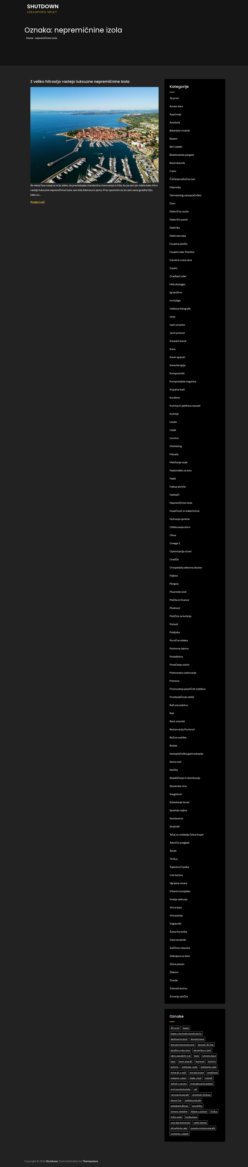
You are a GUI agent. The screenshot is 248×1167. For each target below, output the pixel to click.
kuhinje (174, 1066)
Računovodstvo (179, 705)
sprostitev (197, 1105)
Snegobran (176, 794)
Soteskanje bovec (180, 802)
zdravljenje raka (179, 1128)
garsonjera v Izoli (202, 1050)
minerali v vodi (178, 1072)
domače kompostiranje (183, 1044)
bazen (186, 1027)
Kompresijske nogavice (183, 381)
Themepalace (90, 1161)
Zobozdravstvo (178, 988)
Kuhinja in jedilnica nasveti (185, 405)
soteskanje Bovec (179, 1105)
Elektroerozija (178, 235)
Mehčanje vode (178, 462)
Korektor (175, 397)
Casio (173, 170)
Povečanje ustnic (179, 664)
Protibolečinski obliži (182, 696)
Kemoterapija (177, 365)
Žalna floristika (178, 931)
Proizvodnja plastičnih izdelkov (188, 688)
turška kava (191, 1116)
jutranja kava (209, 1055)
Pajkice (174, 575)
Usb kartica (176, 875)
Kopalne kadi (177, 389)
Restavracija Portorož (182, 729)
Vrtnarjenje (176, 915)
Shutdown (43, 6)
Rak (172, 713)
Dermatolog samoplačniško (185, 195)
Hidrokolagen (177, 284)
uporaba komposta (180, 1122)
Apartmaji (175, 114)
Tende (173, 850)
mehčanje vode (208, 1066)
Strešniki (175, 826)
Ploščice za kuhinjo (180, 616)
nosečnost (212, 1072)
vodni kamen (200, 1122)
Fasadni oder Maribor (182, 251)
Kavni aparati (177, 357)
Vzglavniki (175, 923)
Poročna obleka (179, 640)
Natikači (174, 494)
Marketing (176, 446)
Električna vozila (179, 211)
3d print (174, 98)
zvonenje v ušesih (180, 1133)
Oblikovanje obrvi (180, 527)
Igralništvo (176, 292)
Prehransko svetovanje (183, 672)
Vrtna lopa (176, 907)
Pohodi (174, 624)
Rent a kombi (177, 721)
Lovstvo (174, 438)
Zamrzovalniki (178, 939)
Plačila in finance (179, 599)
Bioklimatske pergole (182, 154)
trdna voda (176, 1116)
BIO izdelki (176, 146)
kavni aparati (185, 1061)
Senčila (174, 769)
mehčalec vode (189, 1066)
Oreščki (174, 559)
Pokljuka (175, 632)
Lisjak (173, 429)
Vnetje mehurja (178, 899)
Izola (172, 316)
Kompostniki (177, 373)
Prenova (174, 680)
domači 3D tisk (206, 1044)
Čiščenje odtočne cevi (182, 179)
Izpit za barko (177, 324)
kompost (200, 1061)
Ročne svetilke (178, 737)
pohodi (208, 1077)
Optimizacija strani (180, 551)
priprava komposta (180, 1089)
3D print (175, 1027)
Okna (173, 535)
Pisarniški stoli (178, 591)
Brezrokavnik (177, 162)
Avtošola (175, 122)
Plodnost (175, 607)
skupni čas (176, 1100)
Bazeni (173, 138)
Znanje (174, 980)
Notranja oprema (179, 518)
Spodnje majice (178, 810)
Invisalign (175, 300)
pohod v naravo (179, 1083)
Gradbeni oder (178, 276)
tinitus (214, 1111)
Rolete (173, 745)
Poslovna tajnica (179, 648)
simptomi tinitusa (201, 1094)
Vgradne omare (178, 883)
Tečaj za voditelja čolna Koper (187, 834)
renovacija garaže (180, 1094)
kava (173, 1061)
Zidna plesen (177, 964)
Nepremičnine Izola (181, 502)
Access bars (176, 106)
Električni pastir (179, 219)
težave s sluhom (199, 1111)
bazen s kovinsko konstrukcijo (186, 1033)
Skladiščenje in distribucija (185, 777)
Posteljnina (176, 656)
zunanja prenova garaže (202, 1128)
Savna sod (175, 761)
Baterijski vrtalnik (180, 130)
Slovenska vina (178, 785)
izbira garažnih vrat (181, 1055)
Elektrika (175, 227)
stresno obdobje (179, 1111)
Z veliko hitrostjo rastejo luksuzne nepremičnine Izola (79, 81)
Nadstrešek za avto (181, 470)
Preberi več (37, 201)
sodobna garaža (193, 1100)
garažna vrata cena (180, 1050)
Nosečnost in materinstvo (185, 510)
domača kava (197, 1039)
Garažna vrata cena (181, 259)
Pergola (174, 583)
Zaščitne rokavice (180, 947)
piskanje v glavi (178, 1077)
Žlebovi (174, 972)
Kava (172, 349)
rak (195, 1089)
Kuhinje (174, 413)
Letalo (173, 421)
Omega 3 (175, 543)
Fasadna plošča (178, 243)
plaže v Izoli (196, 1077)
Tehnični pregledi (179, 842)
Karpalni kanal (178, 340)
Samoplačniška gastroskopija (186, 753)
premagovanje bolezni (201, 1083)
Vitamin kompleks (180, 891)
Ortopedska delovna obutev (186, 567)
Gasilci (173, 268)
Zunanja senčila (179, 996)
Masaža (174, 454)
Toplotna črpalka (179, 866)
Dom (172, 203)
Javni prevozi (177, 332)
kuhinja (212, 1061)
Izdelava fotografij (180, 308)
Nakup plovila (178, 486)
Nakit (173, 478)
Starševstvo (176, 818)
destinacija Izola (179, 1039)
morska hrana (196, 1072)
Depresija (175, 187)
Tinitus (174, 858)
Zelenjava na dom (180, 955)
